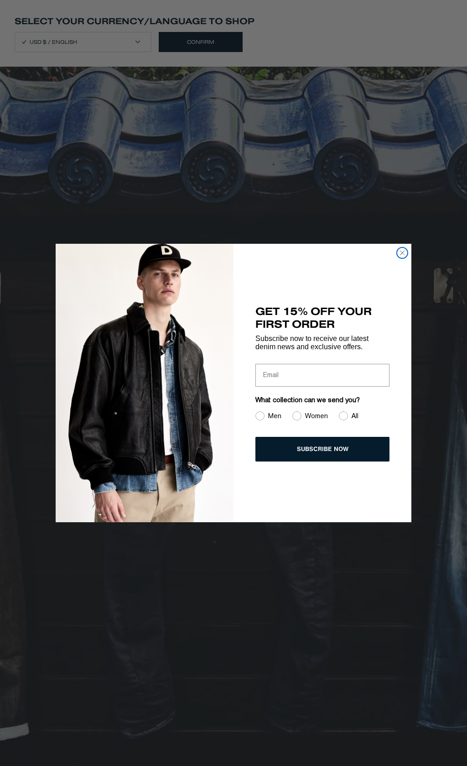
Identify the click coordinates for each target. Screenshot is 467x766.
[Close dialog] (402, 252)
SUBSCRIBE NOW (322, 449)
